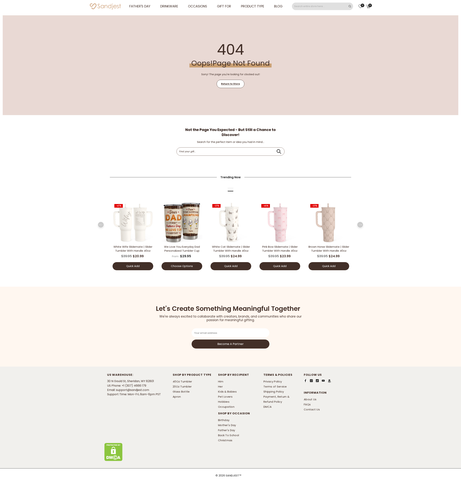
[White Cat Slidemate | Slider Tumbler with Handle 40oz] (231, 222)
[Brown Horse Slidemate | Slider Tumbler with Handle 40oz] (328, 222)
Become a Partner (230, 344)
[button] (101, 225)
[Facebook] (305, 380)
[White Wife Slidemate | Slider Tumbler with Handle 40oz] (133, 222)
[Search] (322, 6)
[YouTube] (323, 380)
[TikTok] (317, 380)
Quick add (133, 266)
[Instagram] (311, 380)
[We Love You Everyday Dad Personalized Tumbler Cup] (182, 222)
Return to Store (230, 83)
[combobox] (319, 6)
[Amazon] (329, 381)
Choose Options (182, 266)
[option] (132, 237)
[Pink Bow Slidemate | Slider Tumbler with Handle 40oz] (279, 222)
